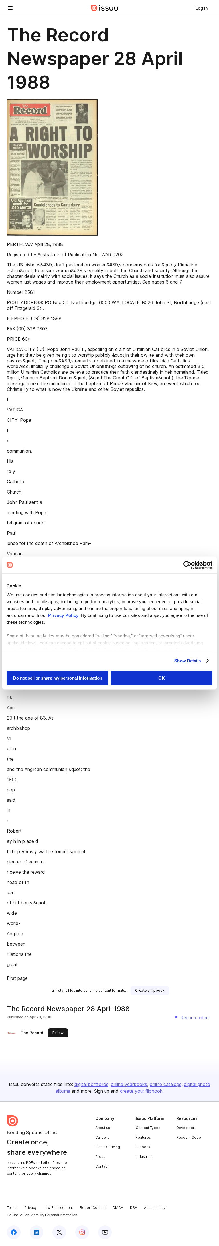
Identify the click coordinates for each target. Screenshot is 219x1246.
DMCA (118, 1207)
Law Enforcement (58, 1207)
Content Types (148, 1128)
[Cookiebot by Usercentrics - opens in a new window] (187, 565)
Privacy (30, 1207)
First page (17, 978)
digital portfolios (91, 1084)
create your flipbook (141, 1091)
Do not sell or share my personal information (57, 677)
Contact (101, 1166)
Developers (186, 1128)
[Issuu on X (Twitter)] (59, 1232)
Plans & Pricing (107, 1147)
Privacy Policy (63, 615)
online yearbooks (129, 1084)
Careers (102, 1137)
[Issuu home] (105, 8)
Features (143, 1137)
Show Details (187, 660)
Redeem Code (188, 1137)
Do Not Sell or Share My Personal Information (42, 1215)
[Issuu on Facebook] (14, 1232)
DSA (133, 1207)
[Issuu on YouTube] (105, 1232)
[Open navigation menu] (10, 8)
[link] (201, 8)
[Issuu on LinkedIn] (36, 1232)
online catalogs (165, 1084)
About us (102, 1128)
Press (100, 1156)
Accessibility (154, 1207)
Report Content (93, 1207)
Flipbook (143, 1147)
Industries (144, 1156)
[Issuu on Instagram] (82, 1232)
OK (161, 677)
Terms (12, 1207)
